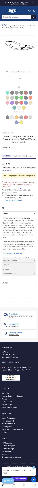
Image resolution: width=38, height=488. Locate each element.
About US (5, 393)
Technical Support (8, 446)
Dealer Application (8, 424)
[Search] (33, 17)
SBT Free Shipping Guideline (12, 429)
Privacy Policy (7, 405)
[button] (19, 213)
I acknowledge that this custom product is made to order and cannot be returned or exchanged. (18, 184)
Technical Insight (8, 449)
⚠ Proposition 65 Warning (11, 457)
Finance (4, 432)
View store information (13, 200)
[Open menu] (4, 10)
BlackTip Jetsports (8, 133)
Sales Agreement (8, 427)
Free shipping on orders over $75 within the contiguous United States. (19, 3)
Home (3, 24)
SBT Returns (6, 451)
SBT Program (7, 443)
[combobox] (19, 17)
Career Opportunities (10, 407)
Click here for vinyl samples (12, 253)
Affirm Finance (14, 335)
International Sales (9, 421)
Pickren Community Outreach (13, 396)
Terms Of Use (7, 402)
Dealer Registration (9, 418)
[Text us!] (8, 482)
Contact (4, 399)
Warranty (5, 454)
